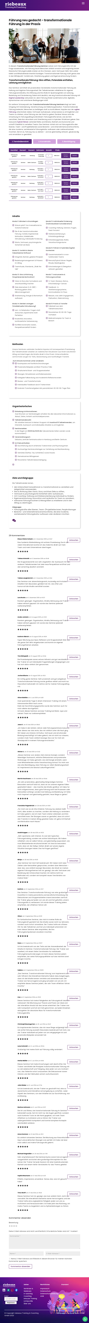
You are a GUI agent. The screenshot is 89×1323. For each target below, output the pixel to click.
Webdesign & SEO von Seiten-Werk (71, 1313)
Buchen (75, 155)
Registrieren (11, 1302)
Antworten (73, 540)
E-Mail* (6, 1296)
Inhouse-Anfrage (66, 155)
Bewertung (13, 1222)
